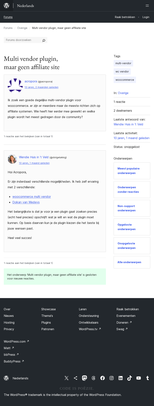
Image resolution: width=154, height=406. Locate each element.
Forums (8, 17)
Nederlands (20, 378)
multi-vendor (123, 63)
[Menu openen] (148, 5)
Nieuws (9, 316)
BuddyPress (14, 361)
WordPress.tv (90, 329)
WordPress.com (16, 341)
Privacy (9, 329)
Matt (9, 348)
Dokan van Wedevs (26, 202)
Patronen (47, 329)
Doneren (124, 322)
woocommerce (125, 79)
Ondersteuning (89, 316)
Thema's (47, 316)
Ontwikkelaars (88, 322)
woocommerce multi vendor (31, 196)
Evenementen (125, 316)
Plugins (46, 322)
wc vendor (122, 71)
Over (7, 309)
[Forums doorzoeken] (43, 40)
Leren (83, 309)
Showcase (48, 309)
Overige (22, 27)
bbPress (11, 354)
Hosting (9, 322)
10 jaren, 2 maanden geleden (41, 87)
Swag (122, 329)
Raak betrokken (127, 309)
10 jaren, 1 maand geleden (34, 163)
